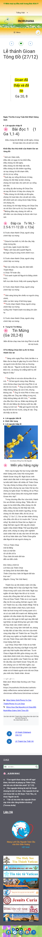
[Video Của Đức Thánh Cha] (21, 932)
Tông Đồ (24, 710)
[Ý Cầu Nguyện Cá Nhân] (27, 932)
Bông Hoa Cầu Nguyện (15, 707)
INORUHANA (26, 21)
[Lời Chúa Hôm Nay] (8, 932)
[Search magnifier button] (36, 766)
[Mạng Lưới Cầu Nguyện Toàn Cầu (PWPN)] (14, 932)
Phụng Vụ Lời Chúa (17, 704)
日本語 (6, 760)
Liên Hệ (8, 812)
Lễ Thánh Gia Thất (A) (24, 741)
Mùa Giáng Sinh (12, 700)
